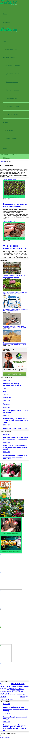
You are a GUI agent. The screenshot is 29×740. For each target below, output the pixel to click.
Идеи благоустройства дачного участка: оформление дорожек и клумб (15, 293)
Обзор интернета (11, 138)
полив (3, 696)
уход (26, 696)
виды (25, 688)
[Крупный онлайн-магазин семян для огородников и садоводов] (12, 274)
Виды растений (9, 57)
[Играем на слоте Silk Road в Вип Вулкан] (11, 607)
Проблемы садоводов (11, 106)
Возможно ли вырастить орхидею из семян (15, 205)
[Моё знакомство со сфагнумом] (11, 589)
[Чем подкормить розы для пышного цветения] (11, 571)
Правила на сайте (11, 49)
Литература (9, 130)
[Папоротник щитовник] (11, 643)
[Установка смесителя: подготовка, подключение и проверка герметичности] (12, 324)
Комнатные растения (12, 90)
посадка (8, 696)
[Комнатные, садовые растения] (8, 4)
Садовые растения (12, 98)
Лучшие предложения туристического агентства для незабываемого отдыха (14, 343)
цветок (12, 699)
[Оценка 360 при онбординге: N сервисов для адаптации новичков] (12, 307)
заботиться (9, 691)
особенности (13, 694)
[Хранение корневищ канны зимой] (11, 534)
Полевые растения (12, 82)
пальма (18, 694)
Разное (6, 122)
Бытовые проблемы (10, 114)
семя (22, 696)
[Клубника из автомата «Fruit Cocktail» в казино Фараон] (11, 680)
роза (19, 696)
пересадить (22, 694)
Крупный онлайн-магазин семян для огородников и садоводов (14, 276)
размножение (14, 696)
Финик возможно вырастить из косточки (14, 247)
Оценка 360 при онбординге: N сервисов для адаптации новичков (15, 310)
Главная (2, 161)
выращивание (3, 691)
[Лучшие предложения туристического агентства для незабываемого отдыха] (12, 341)
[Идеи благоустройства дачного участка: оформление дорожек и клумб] (12, 291)
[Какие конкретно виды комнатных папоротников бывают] (11, 625)
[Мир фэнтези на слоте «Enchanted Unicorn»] (11, 552)
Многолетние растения (13, 65)
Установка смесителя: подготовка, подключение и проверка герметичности (15, 326)
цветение (5, 699)
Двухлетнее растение (12, 73)
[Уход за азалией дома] (11, 480)
